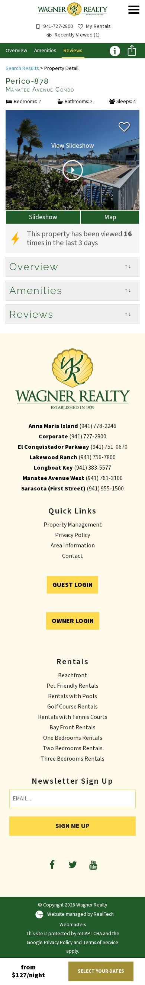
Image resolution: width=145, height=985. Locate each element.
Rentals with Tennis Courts (72, 717)
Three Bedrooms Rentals (72, 759)
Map (110, 217)
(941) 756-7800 (97, 457)
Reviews (73, 50)
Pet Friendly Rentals (72, 686)
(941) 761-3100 (104, 478)
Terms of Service (100, 942)
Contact (72, 556)
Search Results (22, 68)
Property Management (73, 525)
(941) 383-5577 (92, 468)
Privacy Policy (72, 535)
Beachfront (72, 675)
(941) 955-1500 (105, 488)
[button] (134, 25)
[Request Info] (114, 50)
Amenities (45, 50)
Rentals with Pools (72, 696)
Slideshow (43, 217)
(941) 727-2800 (87, 436)
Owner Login (73, 621)
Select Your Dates (101, 971)
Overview (16, 50)
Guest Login (72, 584)
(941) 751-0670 (109, 447)
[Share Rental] (131, 51)
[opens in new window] (52, 864)
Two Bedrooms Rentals (73, 748)
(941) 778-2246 (97, 426)
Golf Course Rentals (72, 707)
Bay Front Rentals (72, 727)
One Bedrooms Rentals (72, 738)
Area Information (73, 545)
